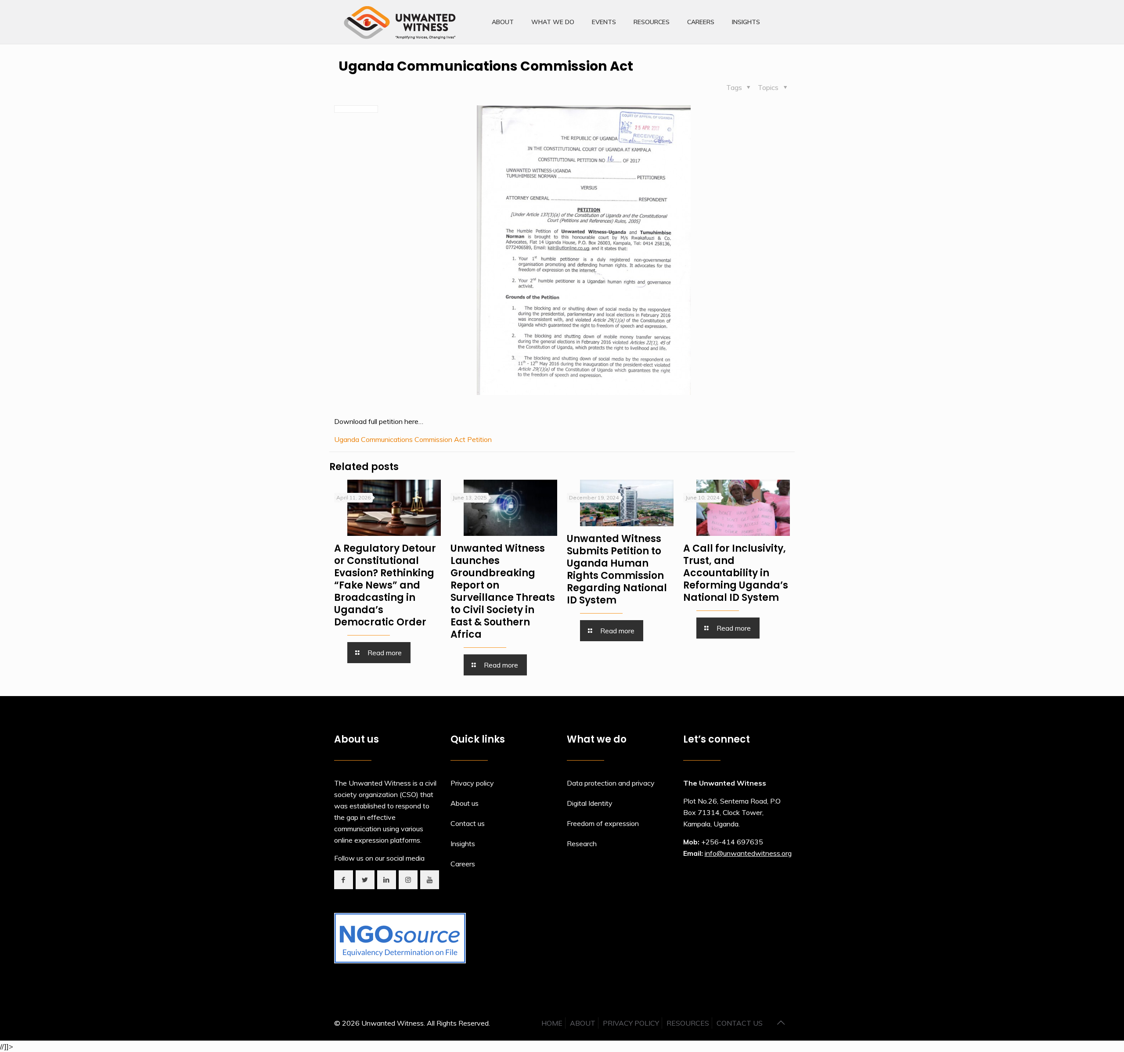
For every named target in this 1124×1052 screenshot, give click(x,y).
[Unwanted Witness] (400, 22)
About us (464, 803)
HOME (551, 1023)
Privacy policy (472, 783)
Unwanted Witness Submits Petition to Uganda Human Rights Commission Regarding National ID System (617, 569)
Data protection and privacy (611, 783)
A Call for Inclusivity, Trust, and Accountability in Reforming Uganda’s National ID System (735, 573)
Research (582, 843)
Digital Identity (589, 803)
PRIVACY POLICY (631, 1023)
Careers (462, 863)
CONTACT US (740, 1023)
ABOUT (582, 1023)
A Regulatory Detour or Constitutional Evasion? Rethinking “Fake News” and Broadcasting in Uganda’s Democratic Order (385, 585)
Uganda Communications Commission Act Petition (413, 439)
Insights (462, 843)
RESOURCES (687, 1023)
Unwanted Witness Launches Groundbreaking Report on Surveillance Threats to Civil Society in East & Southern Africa (502, 591)
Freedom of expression (603, 823)
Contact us (467, 823)
